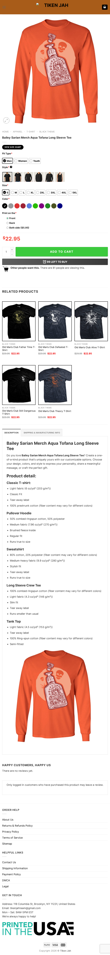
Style (7, 167)
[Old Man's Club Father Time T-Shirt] (18, 321)
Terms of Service (12, 837)
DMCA (6, 880)
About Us (7, 819)
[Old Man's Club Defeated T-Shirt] (55, 321)
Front (12, 218)
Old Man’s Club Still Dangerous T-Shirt (19, 412)
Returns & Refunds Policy (17, 825)
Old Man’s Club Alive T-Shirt (89, 347)
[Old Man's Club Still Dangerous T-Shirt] (18, 385)
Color (6, 198)
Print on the (9, 213)
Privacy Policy (10, 831)
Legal (5, 886)
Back (12, 222)
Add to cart (61, 251)
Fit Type (7, 153)
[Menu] (4, 7)
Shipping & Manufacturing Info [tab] (42, 433)
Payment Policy (11, 874)
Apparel (17, 131)
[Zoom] (6, 120)
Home (5, 131)
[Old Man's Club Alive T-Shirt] (91, 321)
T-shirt (30, 131)
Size (5, 185)
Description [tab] (11, 433)
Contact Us (9, 862)
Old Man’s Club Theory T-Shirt (54, 411)
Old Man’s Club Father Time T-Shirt (18, 349)
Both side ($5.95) (19, 227)
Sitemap (7, 843)
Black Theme (47, 131)
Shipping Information (15, 868)
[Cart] (105, 7)
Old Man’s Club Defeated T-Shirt (53, 349)
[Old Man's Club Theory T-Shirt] (55, 385)
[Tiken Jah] (55, 7)
